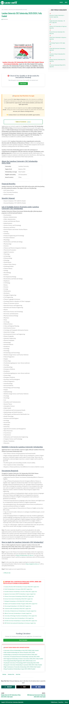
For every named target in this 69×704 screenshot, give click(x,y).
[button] (8, 686)
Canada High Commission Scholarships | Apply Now (57, 49)
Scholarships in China (11, 674)
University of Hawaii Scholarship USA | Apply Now (57, 54)
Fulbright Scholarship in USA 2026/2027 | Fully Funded (18, 601)
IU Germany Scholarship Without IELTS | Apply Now (58, 65)
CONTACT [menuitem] (61, 2)
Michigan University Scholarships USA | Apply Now (57, 60)
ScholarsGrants (5, 19)
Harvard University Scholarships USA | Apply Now (57, 32)
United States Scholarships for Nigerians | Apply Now (58, 38)
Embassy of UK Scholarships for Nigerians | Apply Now (58, 27)
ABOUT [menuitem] (66, 2)
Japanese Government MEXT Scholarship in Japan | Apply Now (20, 594)
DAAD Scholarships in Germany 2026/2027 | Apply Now (18, 589)
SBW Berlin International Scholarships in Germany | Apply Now (20, 623)
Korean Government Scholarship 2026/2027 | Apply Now (18, 598)
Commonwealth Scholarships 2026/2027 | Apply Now (17, 608)
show (29, 121)
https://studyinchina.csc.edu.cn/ (25, 555)
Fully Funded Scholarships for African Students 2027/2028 (19, 652)
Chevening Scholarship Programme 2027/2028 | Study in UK (20, 660)
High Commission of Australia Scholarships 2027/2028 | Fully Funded (22, 667)
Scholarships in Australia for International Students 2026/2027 (20, 654)
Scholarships (6, 9)
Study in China (18, 674)
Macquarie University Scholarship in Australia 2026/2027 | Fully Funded (23, 665)
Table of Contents (23, 121)
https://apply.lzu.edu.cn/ (32, 564)
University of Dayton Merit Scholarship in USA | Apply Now (19, 618)
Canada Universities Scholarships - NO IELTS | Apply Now (57, 21)
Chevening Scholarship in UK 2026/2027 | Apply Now (17, 606)
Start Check (23, 83)
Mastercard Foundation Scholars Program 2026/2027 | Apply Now (20, 603)
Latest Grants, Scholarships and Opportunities (15, 702)
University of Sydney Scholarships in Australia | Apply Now (57, 16)
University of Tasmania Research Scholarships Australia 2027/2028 (21, 656)
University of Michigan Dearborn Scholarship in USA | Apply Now (20, 615)
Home (2, 9)
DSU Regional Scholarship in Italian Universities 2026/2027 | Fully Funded (23, 658)
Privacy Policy (60, 702)
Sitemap (66, 702)
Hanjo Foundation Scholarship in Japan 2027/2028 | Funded (19, 669)
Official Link (7, 573)
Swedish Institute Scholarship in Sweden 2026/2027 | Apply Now (20, 591)
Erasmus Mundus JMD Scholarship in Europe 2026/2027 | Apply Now (21, 586)
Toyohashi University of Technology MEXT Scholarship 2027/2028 (21, 663)
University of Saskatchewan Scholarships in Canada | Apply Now (20, 611)
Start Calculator (23, 640)
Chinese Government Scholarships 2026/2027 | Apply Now (19, 596)
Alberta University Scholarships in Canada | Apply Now (18, 613)
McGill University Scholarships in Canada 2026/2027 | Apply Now (20, 620)
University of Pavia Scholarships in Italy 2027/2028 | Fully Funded (21, 650)
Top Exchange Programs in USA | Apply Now (57, 43)
